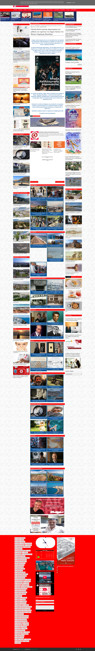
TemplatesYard (22, 649)
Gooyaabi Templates (34, 649)
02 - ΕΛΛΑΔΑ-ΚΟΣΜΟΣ (19, 545)
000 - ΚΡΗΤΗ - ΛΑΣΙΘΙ (19, 539)
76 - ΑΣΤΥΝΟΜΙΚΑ (18, 632)
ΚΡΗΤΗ (43, 9)
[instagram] (81, 649)
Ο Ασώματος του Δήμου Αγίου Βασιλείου (20, 253)
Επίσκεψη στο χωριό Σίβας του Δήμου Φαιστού (21, 229)
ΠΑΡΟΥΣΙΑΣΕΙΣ (50, 9)
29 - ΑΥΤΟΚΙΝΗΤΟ (18, 583)
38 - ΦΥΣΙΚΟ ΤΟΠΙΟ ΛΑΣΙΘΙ (20, 594)
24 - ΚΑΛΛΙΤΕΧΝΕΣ (18, 581)
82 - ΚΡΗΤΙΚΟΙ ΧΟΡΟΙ (19, 637)
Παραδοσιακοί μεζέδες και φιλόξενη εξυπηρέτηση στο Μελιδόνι (71, 200)
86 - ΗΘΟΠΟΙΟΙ (26, 641)
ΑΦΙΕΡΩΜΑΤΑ (56, 9)
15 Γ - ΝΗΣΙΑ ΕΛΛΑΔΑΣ (19, 565)
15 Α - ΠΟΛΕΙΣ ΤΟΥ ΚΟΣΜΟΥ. (20, 561)
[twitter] (79, 649)
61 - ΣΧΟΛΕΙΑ (24, 628)
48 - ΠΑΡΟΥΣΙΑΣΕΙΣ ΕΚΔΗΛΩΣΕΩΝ (21, 615)
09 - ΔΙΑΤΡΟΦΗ (18, 552)
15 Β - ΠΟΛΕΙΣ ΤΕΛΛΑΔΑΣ (20, 563)
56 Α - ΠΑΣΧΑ (25, 624)
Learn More (69, 2)
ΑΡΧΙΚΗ (15, 9)
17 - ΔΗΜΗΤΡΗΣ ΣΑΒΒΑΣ (19, 568)
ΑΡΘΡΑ (25, 9)
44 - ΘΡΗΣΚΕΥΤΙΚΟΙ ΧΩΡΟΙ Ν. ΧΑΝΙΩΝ (22, 608)
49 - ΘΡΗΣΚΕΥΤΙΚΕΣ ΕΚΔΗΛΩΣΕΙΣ (21, 617)
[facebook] (77, 649)
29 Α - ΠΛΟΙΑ (26, 583)
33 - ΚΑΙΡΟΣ (23, 586)
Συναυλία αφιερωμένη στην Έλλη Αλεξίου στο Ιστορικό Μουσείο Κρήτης (5, 19)
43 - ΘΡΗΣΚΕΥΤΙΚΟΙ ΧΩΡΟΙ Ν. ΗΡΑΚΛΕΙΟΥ (23, 606)
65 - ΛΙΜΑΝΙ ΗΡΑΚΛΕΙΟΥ (20, 630)
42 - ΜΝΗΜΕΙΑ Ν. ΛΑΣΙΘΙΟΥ (20, 603)
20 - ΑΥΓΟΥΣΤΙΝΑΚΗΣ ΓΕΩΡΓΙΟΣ (21, 574)
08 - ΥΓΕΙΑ (28, 550)
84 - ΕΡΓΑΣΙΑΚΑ (27, 639)
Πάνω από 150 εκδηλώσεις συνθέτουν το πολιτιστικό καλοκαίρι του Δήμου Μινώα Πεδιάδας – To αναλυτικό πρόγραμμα (20, 75)
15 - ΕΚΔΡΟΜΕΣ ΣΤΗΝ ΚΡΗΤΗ (20, 559)
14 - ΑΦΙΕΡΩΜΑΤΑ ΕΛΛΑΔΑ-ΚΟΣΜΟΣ (22, 557)
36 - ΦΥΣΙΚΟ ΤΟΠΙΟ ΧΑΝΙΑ (20, 590)
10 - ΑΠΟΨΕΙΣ (24, 552)
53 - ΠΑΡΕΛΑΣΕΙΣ (18, 624)
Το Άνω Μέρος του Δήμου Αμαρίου (19, 217)
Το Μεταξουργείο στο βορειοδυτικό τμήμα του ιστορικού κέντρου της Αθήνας (21, 279)
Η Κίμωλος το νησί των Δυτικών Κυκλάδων (20, 313)
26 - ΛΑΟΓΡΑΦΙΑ (27, 581)
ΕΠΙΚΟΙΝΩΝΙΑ (73, 9)
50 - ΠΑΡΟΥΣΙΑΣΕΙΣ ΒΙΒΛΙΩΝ (20, 619)
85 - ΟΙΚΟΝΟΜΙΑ (18, 641)
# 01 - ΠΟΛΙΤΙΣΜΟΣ (36, 116)
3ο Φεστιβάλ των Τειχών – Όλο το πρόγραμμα (21, 35)
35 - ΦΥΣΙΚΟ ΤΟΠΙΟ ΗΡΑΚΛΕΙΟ (21, 588)
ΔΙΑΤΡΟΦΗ (68, 276)
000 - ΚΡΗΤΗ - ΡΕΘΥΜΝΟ (20, 541)
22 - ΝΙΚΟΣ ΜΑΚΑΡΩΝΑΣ (20, 577)
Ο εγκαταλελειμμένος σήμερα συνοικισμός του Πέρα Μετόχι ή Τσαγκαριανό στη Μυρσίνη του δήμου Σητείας (59, 19)
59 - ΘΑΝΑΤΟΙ (17, 628)
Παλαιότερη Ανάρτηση (60, 181)
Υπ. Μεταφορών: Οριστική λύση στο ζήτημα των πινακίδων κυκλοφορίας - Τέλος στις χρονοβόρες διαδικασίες (20, 146)
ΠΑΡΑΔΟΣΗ (62, 9)
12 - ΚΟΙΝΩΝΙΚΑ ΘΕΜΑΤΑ (27, 554)
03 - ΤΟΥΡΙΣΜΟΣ (28, 545)
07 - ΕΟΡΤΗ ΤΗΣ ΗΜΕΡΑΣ (20, 550)
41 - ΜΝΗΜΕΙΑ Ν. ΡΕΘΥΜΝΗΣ (20, 601)
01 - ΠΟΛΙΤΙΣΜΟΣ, (51, 36)
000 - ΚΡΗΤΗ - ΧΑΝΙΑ (19, 543)
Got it (73, 2)
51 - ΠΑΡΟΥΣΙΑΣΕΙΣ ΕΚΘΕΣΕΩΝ (21, 621)
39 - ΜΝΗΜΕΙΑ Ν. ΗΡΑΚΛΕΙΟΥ (21, 597)
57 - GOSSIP (17, 626)
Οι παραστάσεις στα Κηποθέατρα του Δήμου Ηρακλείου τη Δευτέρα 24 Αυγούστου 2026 (47, 19)
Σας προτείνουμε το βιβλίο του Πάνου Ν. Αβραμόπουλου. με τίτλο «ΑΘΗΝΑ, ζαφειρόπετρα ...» (37, 19)
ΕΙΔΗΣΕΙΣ (20, 9)
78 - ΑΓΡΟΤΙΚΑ (26, 632)
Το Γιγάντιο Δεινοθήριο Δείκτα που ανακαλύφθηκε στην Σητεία (71, 261)
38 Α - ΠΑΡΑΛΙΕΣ (18, 595)
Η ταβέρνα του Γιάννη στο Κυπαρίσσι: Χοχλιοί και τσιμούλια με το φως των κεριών (73, 225)
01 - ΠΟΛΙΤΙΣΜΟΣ (37, 25)
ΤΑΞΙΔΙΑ (67, 9)
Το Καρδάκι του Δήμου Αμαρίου (18, 241)
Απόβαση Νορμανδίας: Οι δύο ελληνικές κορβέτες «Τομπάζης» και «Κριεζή (70, 19)
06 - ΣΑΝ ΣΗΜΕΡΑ (18, 548)
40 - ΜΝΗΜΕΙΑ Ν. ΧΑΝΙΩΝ (20, 599)
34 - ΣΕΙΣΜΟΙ (29, 586)
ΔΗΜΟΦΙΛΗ (73, 276)
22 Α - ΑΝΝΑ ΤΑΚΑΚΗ (19, 579)
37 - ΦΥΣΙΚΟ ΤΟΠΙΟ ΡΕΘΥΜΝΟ (21, 592)
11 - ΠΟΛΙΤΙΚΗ (18, 554)
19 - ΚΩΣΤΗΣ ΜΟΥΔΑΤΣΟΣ (20, 572)
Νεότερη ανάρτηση (34, 181)
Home (32, 25)
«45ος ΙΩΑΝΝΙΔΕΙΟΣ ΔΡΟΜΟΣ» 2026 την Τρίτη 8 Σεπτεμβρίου (15, 19)
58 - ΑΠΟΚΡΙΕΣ (23, 626)
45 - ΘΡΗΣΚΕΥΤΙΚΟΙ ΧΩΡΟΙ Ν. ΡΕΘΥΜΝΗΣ (23, 610)
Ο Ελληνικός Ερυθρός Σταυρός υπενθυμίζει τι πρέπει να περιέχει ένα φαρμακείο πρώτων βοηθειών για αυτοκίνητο (21, 376)
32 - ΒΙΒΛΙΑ (17, 586)
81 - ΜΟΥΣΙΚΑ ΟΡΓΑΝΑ (19, 635)
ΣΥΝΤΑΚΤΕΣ (30, 9)
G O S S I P (79, 276)
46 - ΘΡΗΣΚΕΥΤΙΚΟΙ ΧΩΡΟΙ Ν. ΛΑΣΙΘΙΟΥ (23, 612)
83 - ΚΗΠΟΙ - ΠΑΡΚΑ (19, 639)
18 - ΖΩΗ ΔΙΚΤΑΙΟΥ (18, 570)
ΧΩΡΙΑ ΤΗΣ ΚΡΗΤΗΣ (37, 9)
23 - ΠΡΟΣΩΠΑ (27, 579)
